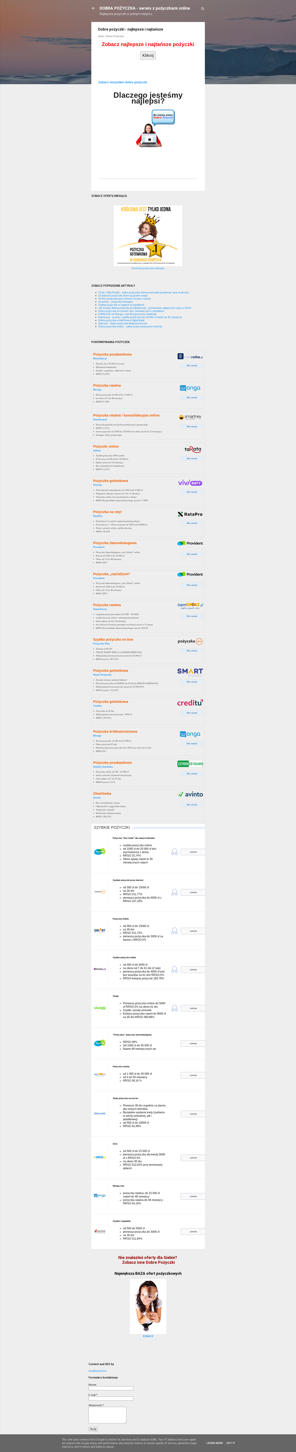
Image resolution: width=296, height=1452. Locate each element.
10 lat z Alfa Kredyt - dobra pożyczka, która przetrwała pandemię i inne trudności (143, 292)
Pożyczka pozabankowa (112, 354)
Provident (98, 547)
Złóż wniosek (192, 365)
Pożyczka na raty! (107, 512)
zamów (193, 852)
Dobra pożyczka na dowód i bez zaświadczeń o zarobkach (131, 311)
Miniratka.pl (100, 358)
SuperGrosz (100, 609)
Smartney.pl (100, 419)
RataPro (97, 516)
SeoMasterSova (98, 1370)
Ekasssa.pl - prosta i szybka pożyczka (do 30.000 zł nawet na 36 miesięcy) (140, 317)
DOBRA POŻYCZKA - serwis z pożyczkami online (145, 8)
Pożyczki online (106, 446)
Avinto (97, 797)
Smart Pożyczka (102, 674)
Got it (230, 1443)
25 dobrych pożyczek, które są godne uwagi (122, 295)
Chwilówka (102, 793)
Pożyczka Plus (101, 643)
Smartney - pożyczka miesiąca (115, 301)
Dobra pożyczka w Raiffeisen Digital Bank (121, 320)
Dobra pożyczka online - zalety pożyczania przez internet (130, 326)
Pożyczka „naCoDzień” (111, 574)
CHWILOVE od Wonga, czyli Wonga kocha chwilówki (127, 314)
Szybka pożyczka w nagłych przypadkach (121, 304)
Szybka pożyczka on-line (113, 639)
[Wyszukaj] (203, 9)
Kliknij (148, 55)
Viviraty (97, 484)
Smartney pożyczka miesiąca (148, 268)
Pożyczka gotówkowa (110, 481)
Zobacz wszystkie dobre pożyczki (122, 82)
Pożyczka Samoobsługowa (115, 543)
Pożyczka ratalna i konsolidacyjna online (126, 415)
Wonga (97, 389)
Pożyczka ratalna (107, 385)
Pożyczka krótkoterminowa (115, 731)
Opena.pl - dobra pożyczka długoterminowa (122, 323)
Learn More (214, 1443)
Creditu (97, 705)
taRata (97, 450)
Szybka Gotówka (103, 766)
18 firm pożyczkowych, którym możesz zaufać (124, 298)
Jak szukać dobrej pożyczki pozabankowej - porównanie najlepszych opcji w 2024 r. (145, 307)
